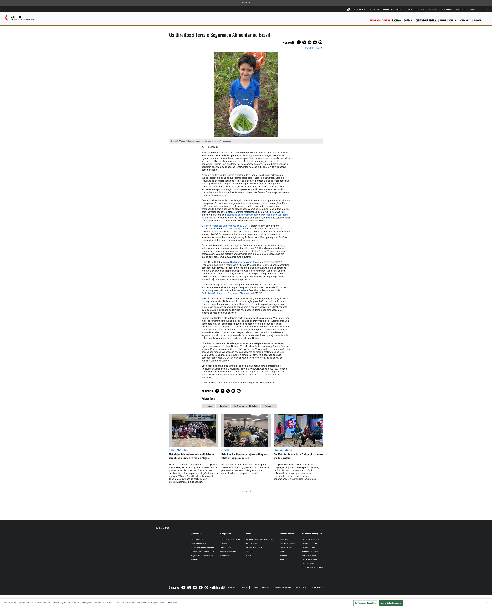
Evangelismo (225, 533)
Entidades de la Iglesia (312, 533)
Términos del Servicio (283, 587)
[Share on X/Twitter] (304, 42)
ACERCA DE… (465, 20)
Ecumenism (224, 555)
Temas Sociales (287, 533)
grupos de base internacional (242, 214)
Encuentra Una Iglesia (392, 10)
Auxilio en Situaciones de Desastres (259, 539)
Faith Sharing (225, 547)
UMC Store (460, 10)
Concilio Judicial (308, 547)
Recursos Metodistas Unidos (440, 10)
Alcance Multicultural (178, 450)
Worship (248, 555)
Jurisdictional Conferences (313, 567)
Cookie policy (172, 602)
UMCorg (472, 10)
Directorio (374, 10)
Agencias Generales (310, 551)
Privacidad (266, 587)
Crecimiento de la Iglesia (230, 539)
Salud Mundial (251, 543)
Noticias (223, 406)
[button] (184, 587)
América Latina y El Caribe (245, 406)
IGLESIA (452, 20)
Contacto (244, 587)
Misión (248, 533)
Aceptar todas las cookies (391, 603)
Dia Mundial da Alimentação (244, 261)
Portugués (269, 406)
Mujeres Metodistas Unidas (202, 555)
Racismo (396, 20)
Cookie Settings (317, 587)
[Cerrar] (488, 602)
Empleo (255, 587)
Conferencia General (426, 20)
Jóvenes (225, 450)
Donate (477, 20)
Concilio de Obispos (310, 543)
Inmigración (285, 539)
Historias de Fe (197, 539)
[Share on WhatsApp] (309, 42)
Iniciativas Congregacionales (202, 547)
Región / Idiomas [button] (358, 10)
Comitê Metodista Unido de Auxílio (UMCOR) (227, 225)
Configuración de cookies (365, 603)
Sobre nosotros (300, 587)
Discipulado (224, 543)
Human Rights (286, 547)
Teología (249, 551)
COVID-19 (408, 20)
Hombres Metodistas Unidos (202, 551)
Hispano (208, 406)
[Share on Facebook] (299, 42)
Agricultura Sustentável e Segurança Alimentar (225, 293)
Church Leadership (198, 543)
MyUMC (485, 10)
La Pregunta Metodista (415, 10)
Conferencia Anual (309, 559)
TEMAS (443, 20)
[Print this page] (315, 42)
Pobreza (283, 555)
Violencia (283, 559)
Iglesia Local (196, 533)
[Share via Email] (320, 42)
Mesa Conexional (309, 555)
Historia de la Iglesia (283, 450)
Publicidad (232, 587)
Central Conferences (310, 563)
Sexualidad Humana (288, 543)
